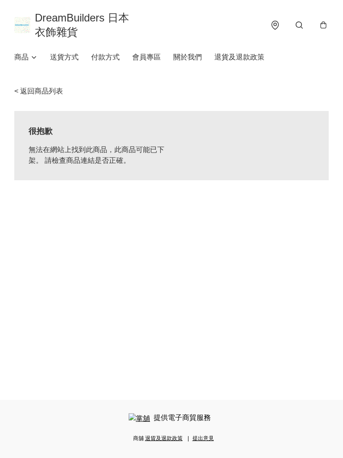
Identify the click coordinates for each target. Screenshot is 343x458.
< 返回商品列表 (38, 91)
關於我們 (187, 57)
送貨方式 (64, 57)
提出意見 (203, 438)
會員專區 (146, 57)
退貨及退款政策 (239, 57)
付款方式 (105, 57)
